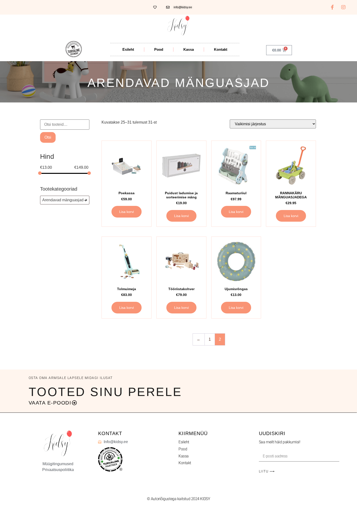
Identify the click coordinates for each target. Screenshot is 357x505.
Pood (158, 49)
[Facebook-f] (332, 7)
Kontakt (220, 49)
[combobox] (64, 200)
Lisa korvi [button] (126, 212)
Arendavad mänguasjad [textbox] (64, 200)
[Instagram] (343, 7)
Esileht (128, 49)
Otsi (47, 137)
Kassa (188, 49)
